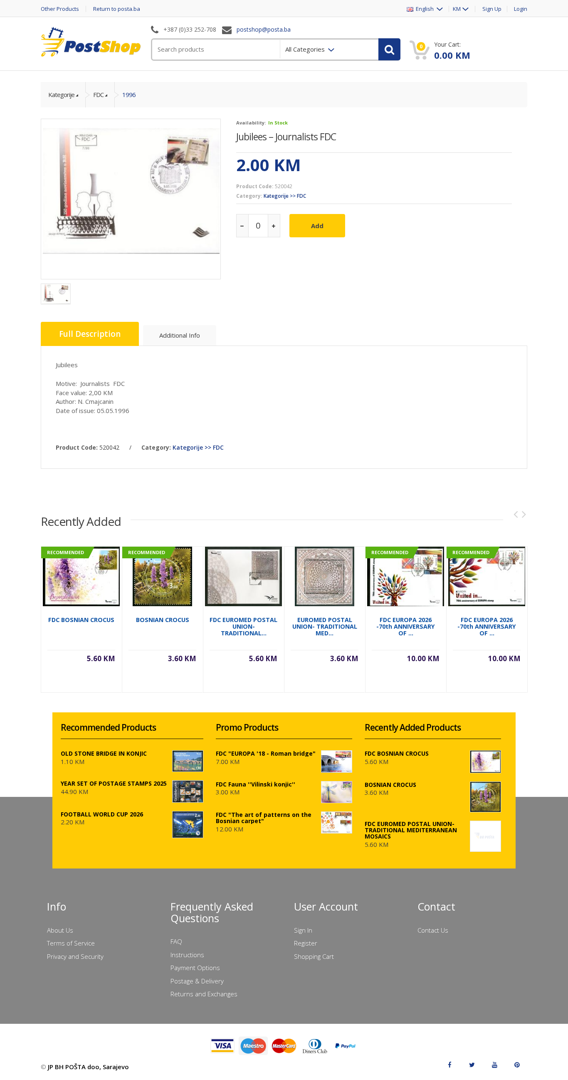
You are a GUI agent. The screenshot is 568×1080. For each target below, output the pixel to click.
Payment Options (195, 967)
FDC (98, 94)
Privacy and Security (75, 956)
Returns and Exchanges (203, 994)
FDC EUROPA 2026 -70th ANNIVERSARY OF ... (405, 626)
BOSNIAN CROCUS (162, 620)
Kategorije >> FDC (285, 195)
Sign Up (491, 9)
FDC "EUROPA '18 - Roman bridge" (266, 753)
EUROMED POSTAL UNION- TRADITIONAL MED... (324, 626)
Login (520, 9)
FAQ (176, 941)
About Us (60, 930)
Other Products (60, 9)
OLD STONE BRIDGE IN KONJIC (104, 753)
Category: (249, 195)
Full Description (90, 333)
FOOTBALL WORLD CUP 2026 (102, 814)
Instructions (187, 955)
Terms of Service (71, 943)
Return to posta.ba (116, 9)
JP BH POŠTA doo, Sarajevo (88, 1067)
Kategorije (61, 94)
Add (317, 225)
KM (457, 9)
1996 (129, 94)
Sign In (303, 930)
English (424, 9)
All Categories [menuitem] (305, 49)
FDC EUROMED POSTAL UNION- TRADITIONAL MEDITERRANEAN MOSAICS (411, 830)
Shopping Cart (314, 956)
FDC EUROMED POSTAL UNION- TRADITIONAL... (243, 626)
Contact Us (432, 930)
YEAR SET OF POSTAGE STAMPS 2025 (114, 783)
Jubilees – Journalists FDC (286, 136)
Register (305, 943)
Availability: (251, 122)
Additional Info (179, 335)
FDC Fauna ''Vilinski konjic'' (255, 784)
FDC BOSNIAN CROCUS (81, 620)
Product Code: (255, 186)
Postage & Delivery (197, 981)
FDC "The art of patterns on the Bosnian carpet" (263, 817)
